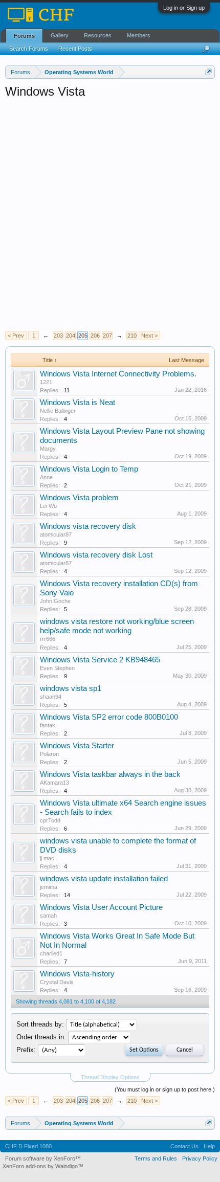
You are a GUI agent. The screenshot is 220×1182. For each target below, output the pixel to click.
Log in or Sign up (184, 8)
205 (82, 335)
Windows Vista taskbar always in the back (110, 774)
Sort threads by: (40, 1024)
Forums (24, 36)
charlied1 (51, 953)
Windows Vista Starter (77, 746)
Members (138, 35)
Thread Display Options (110, 1077)
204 (70, 335)
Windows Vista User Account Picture (101, 907)
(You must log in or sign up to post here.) (165, 1089)
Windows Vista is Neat (77, 402)
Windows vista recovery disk (88, 526)
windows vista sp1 (70, 688)
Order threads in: (41, 1037)
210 (132, 335)
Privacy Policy (199, 1158)
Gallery (60, 35)
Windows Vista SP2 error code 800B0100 (109, 717)
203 (58, 335)
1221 (46, 382)
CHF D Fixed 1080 (28, 1146)
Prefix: (26, 1050)
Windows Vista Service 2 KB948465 (100, 660)
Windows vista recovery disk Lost (96, 555)
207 (107, 335)
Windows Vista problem (79, 498)
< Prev (16, 335)
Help (209, 1146)
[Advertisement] (110, 215)
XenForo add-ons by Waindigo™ (43, 1166)
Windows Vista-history (77, 974)
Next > (149, 335)
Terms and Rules (156, 1158)
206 (95, 335)
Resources (98, 35)
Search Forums (28, 49)
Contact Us (184, 1146)
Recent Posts (75, 49)
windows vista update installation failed (104, 879)
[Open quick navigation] (208, 72)
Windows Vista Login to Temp (89, 469)
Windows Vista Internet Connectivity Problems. (118, 374)
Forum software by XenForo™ (43, 1158)
